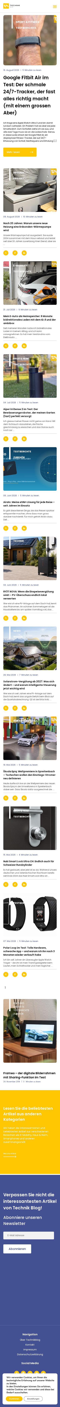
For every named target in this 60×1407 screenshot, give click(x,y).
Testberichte (26, 28)
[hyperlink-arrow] (51, 253)
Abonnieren (17, 1249)
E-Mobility (20, 265)
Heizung (18, 172)
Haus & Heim (21, 358)
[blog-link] (30, 190)
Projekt (18, 178)
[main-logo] (11, 6)
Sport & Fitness (27, 22)
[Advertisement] (30, 1288)
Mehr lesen (13, 152)
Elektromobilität (25, 721)
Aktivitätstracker (26, 897)
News (16, 631)
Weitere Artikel (9, 1153)
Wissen (18, 636)
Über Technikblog (30, 1340)
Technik (18, 541)
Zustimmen (14, 1398)
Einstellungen (33, 1398)
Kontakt (30, 1344)
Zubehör (19, 457)
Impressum (30, 1349)
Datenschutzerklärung (30, 1354)
